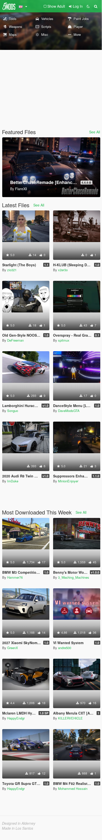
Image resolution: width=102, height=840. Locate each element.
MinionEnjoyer (68, 481)
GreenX (12, 647)
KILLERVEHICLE (70, 718)
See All (94, 131)
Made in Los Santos (17, 828)
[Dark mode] (88, 6)
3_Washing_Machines (73, 577)
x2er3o (63, 269)
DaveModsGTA (69, 410)
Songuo (12, 410)
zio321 (12, 269)
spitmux (63, 340)
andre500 (64, 647)
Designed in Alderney (18, 823)
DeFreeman (15, 340)
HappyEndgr (16, 718)
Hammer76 (15, 577)
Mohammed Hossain (72, 788)
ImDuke (12, 481)
